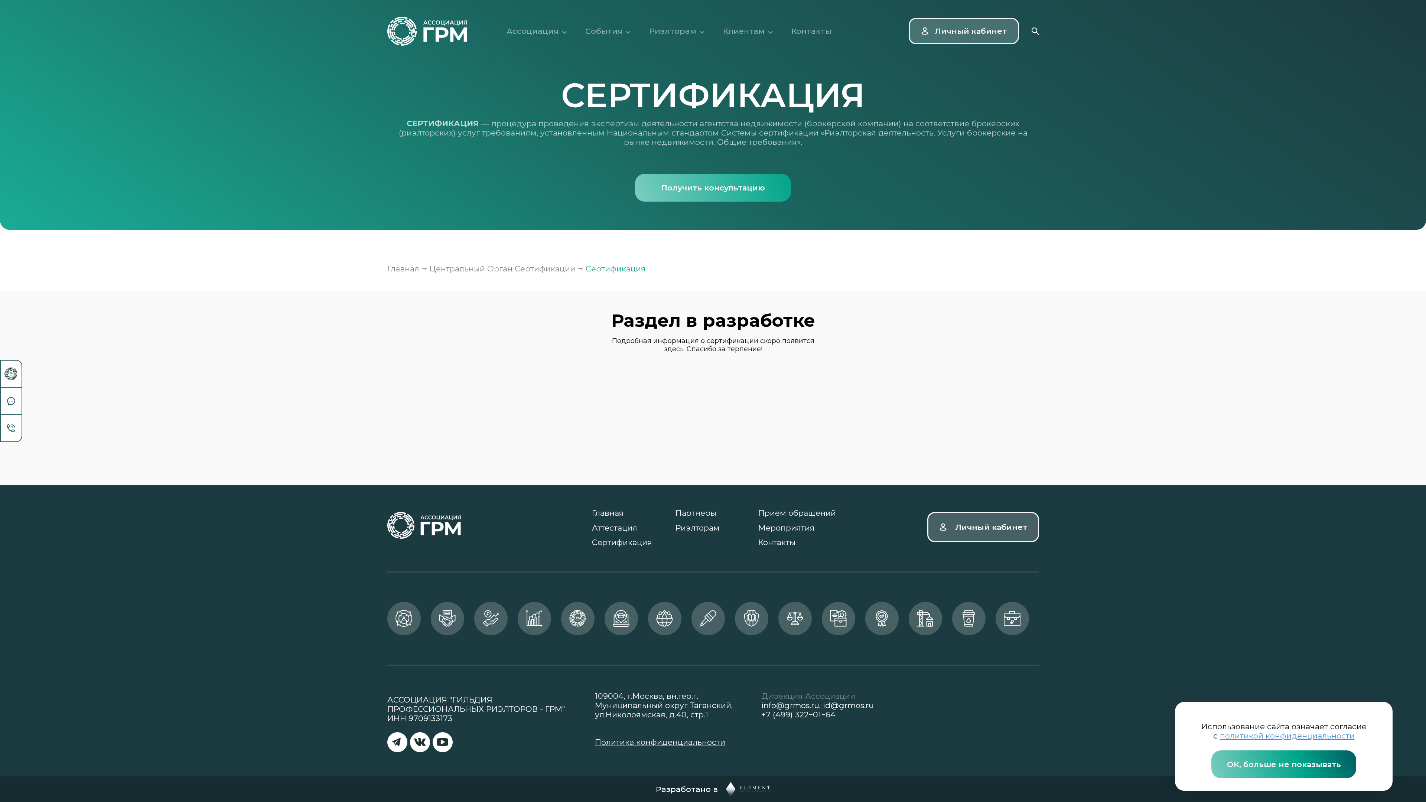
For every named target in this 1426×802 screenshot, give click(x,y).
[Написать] (11, 401)
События (603, 31)
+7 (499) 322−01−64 (798, 714)
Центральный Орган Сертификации (502, 268)
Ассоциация (533, 31)
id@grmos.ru (848, 705)
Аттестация (614, 527)
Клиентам (744, 31)
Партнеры (695, 513)
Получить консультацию (713, 187)
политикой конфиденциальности (1287, 735)
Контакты (811, 31)
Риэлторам (672, 31)
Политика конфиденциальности (660, 742)
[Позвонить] (11, 428)
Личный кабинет (991, 527)
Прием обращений (797, 513)
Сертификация (622, 542)
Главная (403, 268)
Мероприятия (786, 527)
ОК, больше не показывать (1284, 764)
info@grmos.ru (790, 705)
